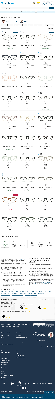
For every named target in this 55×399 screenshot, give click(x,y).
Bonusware (46, 283)
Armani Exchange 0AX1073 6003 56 (45, 187)
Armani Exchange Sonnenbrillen (31, 295)
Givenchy (45, 291)
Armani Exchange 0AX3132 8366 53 (27, 126)
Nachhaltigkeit (3, 377)
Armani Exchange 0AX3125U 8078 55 (27, 208)
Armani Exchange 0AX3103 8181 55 (9, 65)
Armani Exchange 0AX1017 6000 (27, 86)
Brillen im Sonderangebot (46, 282)
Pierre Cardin (3, 293)
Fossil (36, 291)
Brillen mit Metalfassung (39, 293)
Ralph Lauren (30, 293)
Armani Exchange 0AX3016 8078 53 (27, 65)
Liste (3, 396)
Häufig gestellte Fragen (20, 342)
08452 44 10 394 (42, 339)
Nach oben (10, 391)
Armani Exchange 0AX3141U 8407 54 (45, 227)
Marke (10, 25)
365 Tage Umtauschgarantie (21, 337)
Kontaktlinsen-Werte (20, 355)
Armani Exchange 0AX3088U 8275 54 (9, 86)
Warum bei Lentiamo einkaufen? (7, 375)
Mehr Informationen (27, 397)
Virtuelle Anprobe (49, 392)
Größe (30, 25)
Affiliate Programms (4, 362)
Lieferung (2, 339)
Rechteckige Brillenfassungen (17, 295)
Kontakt (2, 379)
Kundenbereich (19, 335)
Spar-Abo (2, 354)
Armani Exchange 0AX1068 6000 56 (27, 167)
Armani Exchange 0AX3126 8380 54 (9, 106)
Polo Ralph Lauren (22, 293)
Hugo (8, 293)
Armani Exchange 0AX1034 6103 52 (45, 45)
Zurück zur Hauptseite (4, 391)
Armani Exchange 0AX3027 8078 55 (45, 65)
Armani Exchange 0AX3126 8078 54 (45, 208)
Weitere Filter (38, 25)
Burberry (26, 291)
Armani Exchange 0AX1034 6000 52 (9, 45)
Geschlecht (4, 25)
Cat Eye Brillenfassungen (5, 295)
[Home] (1, 14)
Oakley (6, 291)
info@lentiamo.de (42, 340)
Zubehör (34, 283)
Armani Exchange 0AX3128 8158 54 (9, 227)
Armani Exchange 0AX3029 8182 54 (45, 126)
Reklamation (18, 341)
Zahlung (2, 337)
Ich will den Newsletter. (50, 323)
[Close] (53, 391)
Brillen (4, 14)
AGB (1, 342)
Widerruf (17, 339)
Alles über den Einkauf (5, 335)
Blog (17, 353)
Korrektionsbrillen (21, 259)
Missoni (40, 291)
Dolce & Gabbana (14, 293)
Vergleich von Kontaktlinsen (21, 357)
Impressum (3, 369)
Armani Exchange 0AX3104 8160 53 (9, 167)
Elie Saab (32, 291)
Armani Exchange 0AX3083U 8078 (27, 106)
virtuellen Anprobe (9, 276)
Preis (24, 25)
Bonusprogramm (4, 356)
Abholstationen (3, 341)
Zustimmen (35, 397)
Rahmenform (17, 25)
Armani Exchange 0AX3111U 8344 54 (45, 167)
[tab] (8, 40)
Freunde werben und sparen (6, 360)
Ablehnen (40, 397)
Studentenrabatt (4, 364)
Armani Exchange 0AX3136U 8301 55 (27, 227)
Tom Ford (22, 291)
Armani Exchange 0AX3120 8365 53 (9, 208)
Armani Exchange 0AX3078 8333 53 (45, 86)
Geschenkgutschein (4, 358)
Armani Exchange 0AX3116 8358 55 (45, 146)
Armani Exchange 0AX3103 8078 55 (27, 45)
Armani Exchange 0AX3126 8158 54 (27, 146)
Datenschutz (3, 347)
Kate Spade (51, 291)
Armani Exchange (4, 28)
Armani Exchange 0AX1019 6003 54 (9, 187)
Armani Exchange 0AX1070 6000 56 (27, 187)
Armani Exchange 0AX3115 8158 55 (9, 146)
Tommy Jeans (11, 291)
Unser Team (3, 373)
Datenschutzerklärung (18, 397)
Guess (17, 291)
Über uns (2, 371)
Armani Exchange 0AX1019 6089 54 (45, 106)
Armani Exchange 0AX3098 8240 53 (9, 126)
